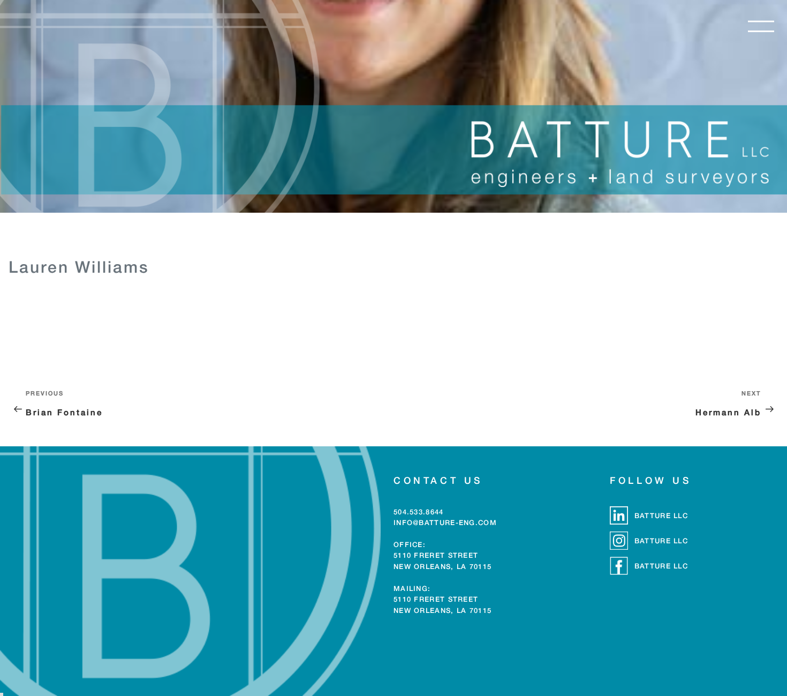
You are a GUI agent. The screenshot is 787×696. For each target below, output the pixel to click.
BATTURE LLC (661, 515)
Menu (761, 26)
